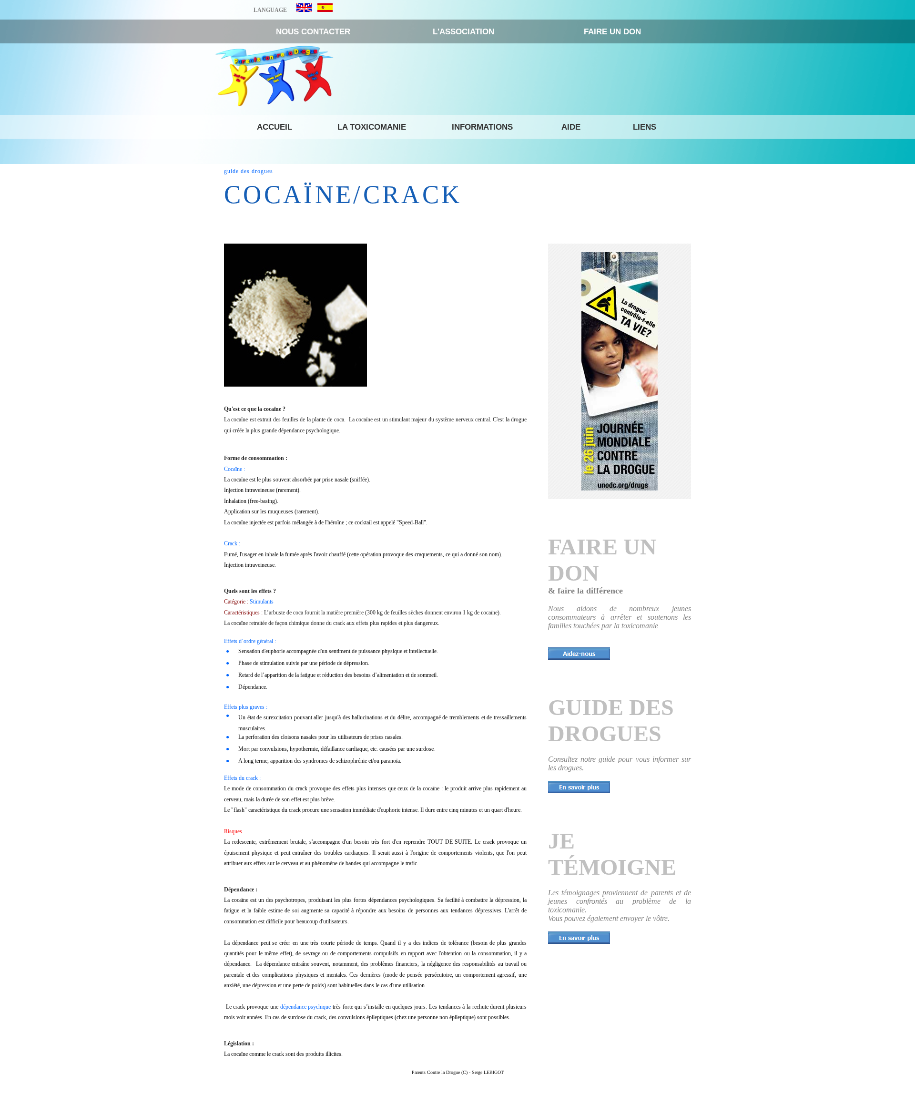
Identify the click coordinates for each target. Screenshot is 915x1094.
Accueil (274, 127)
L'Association (463, 31)
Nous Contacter (313, 31)
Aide (570, 127)
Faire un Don (612, 31)
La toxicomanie (371, 127)
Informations (482, 127)
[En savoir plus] (579, 787)
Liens (644, 127)
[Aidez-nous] (579, 653)
